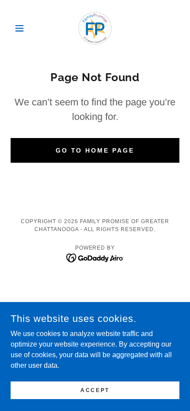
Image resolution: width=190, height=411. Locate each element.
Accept (94, 390)
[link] (95, 28)
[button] (23, 28)
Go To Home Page (95, 150)
